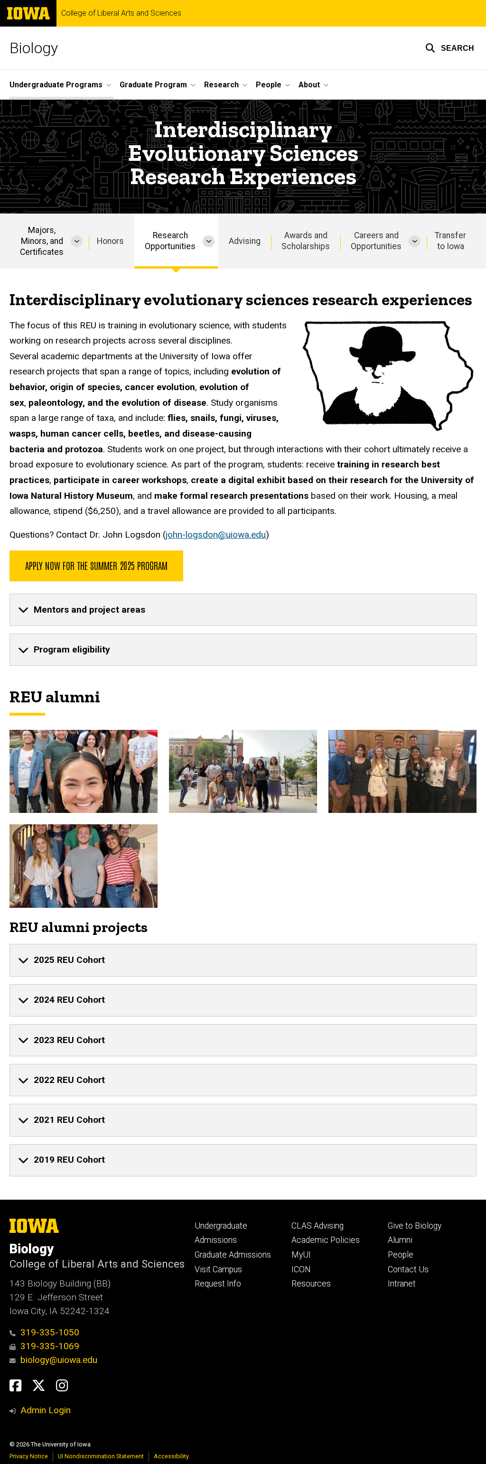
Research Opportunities (170, 241)
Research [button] (221, 84)
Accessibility (171, 1456)
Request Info (218, 1283)
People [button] (268, 84)
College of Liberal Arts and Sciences (121, 13)
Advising (245, 241)
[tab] (243, 609)
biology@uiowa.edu (58, 1359)
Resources (311, 1283)
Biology (33, 48)
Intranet (402, 1283)
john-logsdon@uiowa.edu (216, 534)
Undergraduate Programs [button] (56, 84)
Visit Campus (218, 1269)
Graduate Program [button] (153, 84)
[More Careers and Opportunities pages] (414, 241)
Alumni (400, 1240)
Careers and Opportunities (376, 241)
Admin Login (45, 1410)
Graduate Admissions (233, 1254)
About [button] (309, 84)
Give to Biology (414, 1226)
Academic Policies (325, 1240)
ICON (301, 1269)
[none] (243, 610)
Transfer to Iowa (450, 241)
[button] (449, 48)
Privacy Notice (28, 1456)
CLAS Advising (317, 1226)
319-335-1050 (49, 1332)
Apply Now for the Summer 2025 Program (96, 565)
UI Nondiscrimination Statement (101, 1456)
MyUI (301, 1254)
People (400, 1254)
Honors (110, 241)
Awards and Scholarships (305, 241)
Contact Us (408, 1269)
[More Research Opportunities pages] (208, 241)
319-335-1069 (49, 1346)
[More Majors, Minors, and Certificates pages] (76, 241)
